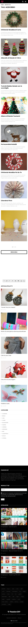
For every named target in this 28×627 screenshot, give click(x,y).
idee (13, 596)
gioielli (19, 594)
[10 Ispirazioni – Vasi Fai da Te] (14, 516)
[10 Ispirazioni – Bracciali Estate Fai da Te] (14, 540)
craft (21, 588)
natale (3, 599)
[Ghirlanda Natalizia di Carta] (14, 19)
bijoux (8, 588)
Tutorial (4, 438)
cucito (3, 591)
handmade (4, 596)
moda (22, 596)
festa (8, 594)
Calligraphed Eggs (8, 234)
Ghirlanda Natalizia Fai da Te (11, 172)
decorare (8, 591)
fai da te (3, 594)
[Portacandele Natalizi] (14, 133)
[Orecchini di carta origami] (14, 369)
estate (24, 591)
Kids (3, 431)
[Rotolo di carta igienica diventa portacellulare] (14, 321)
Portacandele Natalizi (9, 144)
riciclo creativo (5, 601)
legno (17, 596)
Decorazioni (7, 232)
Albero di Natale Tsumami (10, 116)
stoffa (11, 601)
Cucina (3, 420)
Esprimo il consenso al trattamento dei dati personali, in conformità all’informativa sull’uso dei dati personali (14, 495)
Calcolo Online (10, 623)
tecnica (16, 601)
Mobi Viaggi (18, 622)
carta (13, 588)
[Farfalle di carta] (14, 393)
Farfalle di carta (5, 403)
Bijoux (3, 415)
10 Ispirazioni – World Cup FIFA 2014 (10, 575)
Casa (3, 418)
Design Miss (9, 622)
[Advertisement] (14, 268)
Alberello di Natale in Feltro (11, 58)
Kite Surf (6, 623)
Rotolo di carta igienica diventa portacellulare (13, 331)
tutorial (21, 601)
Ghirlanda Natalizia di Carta (11, 30)
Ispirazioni (4, 429)
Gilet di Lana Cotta (6, 355)
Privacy (20, 617)
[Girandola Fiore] (14, 189)
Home (2, 4)
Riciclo (4, 435)
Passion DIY (14, 622)
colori (17, 588)
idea (9, 596)
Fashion (4, 424)
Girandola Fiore (6, 200)
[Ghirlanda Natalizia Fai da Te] (14, 161)
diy (20, 591)
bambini (3, 588)
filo (12, 594)
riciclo (19, 599)
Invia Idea (14, 252)
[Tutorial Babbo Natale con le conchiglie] (14, 75)
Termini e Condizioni (11, 617)
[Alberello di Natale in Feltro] (14, 47)
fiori (16, 594)
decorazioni (15, 591)
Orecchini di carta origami (8, 379)
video (9, 604)
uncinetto (4, 604)
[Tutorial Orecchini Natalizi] (14, 297)
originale (8, 599)
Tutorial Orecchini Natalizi (8, 307)
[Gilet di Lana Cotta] (14, 345)
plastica (14, 599)
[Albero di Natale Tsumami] (14, 105)
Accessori (4, 413)
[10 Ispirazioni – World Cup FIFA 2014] (14, 564)
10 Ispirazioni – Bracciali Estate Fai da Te (12, 551)
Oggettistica (5, 433)
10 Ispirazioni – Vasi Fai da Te (8, 526)
